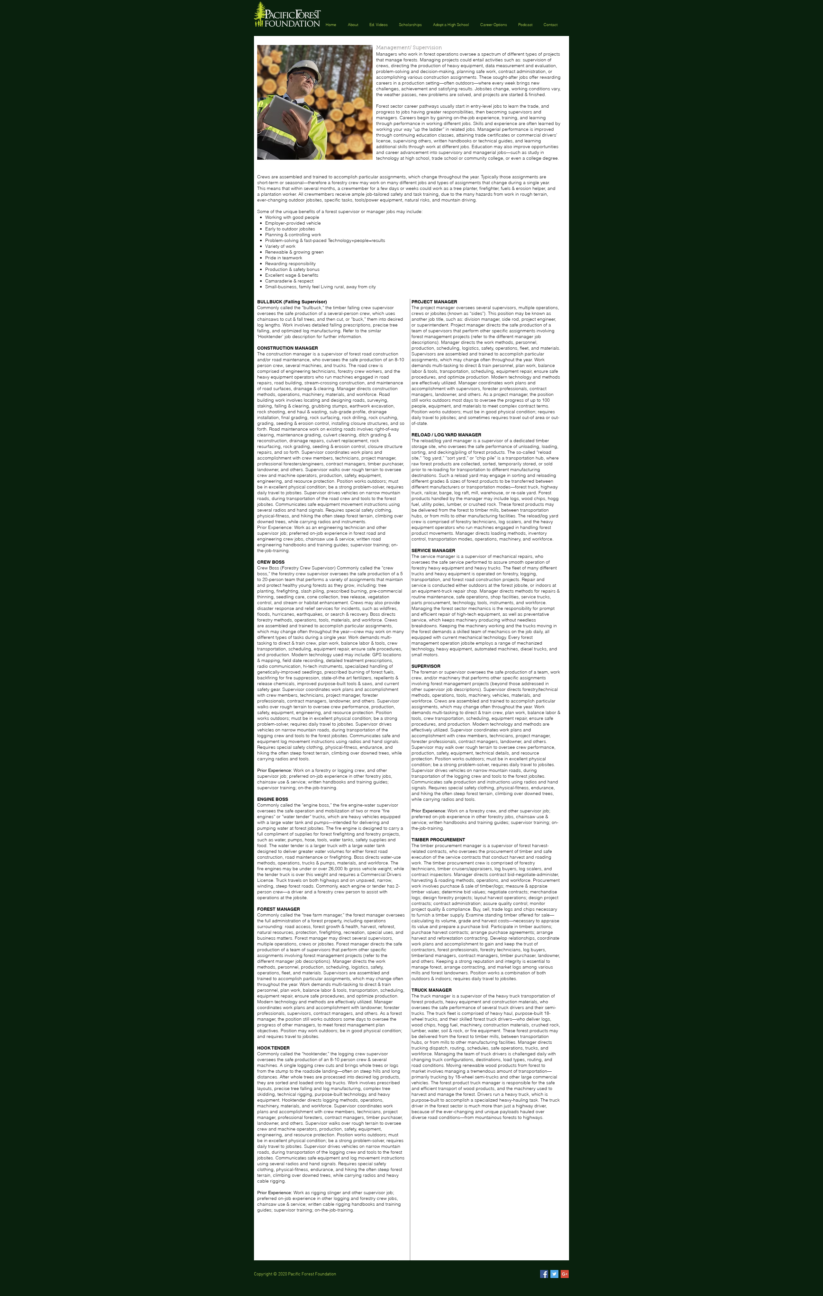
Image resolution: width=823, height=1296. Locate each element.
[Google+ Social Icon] (565, 1274)
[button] (411, 24)
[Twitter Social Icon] (554, 1274)
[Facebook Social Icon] (544, 1274)
